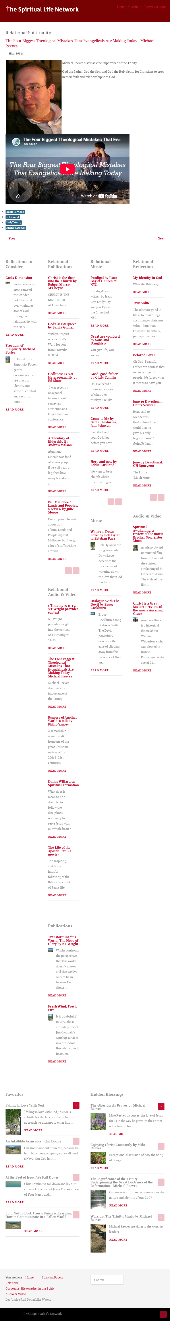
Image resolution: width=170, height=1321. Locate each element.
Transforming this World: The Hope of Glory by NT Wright (63, 940)
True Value (141, 303)
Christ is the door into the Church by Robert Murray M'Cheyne (62, 283)
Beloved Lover (144, 355)
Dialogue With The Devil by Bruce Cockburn (105, 604)
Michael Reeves (15, 228)
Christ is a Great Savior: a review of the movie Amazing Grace (147, 608)
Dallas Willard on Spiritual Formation (63, 783)
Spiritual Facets (141, 7)
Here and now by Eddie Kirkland (104, 463)
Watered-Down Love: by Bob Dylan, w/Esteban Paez (106, 535)
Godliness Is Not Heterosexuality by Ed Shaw (62, 377)
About (161, 7)
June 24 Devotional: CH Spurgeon (148, 464)
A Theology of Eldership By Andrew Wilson (60, 441)
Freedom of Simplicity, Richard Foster (20, 348)
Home (122, 7)
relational (12, 217)
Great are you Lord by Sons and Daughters (105, 339)
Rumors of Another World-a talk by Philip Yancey (62, 720)
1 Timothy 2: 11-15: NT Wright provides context (63, 609)
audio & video (15, 212)
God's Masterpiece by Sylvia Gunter (62, 325)
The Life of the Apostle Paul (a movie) (59, 850)
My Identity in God (147, 278)
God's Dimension (19, 278)
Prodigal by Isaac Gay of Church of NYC (104, 281)
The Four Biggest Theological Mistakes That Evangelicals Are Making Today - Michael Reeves (61, 667)
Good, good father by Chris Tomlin (104, 375)
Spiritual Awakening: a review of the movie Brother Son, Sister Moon (148, 534)
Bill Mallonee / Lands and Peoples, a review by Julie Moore (63, 507)
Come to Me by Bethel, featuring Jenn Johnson (103, 422)
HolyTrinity (13, 222)
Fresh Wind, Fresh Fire (62, 1008)
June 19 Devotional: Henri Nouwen (147, 403)
